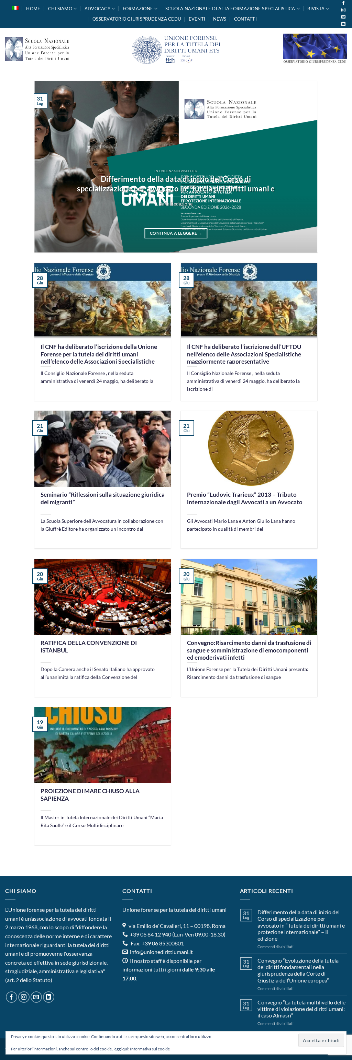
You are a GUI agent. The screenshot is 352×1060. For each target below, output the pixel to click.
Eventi (197, 19)
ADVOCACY (97, 8)
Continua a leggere (176, 233)
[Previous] (49, 167)
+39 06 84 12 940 (150, 934)
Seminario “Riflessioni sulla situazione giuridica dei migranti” (103, 498)
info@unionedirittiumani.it (161, 952)
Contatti (245, 19)
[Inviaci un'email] (343, 17)
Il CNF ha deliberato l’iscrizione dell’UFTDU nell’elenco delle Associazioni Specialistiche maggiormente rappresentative (244, 354)
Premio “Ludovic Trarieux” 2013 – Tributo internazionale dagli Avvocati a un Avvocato (244, 498)
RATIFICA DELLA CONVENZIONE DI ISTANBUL (89, 646)
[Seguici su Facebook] (343, 3)
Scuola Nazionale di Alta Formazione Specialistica (230, 8)
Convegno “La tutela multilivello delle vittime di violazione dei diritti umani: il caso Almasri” (301, 1008)
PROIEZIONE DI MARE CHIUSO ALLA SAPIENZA (90, 795)
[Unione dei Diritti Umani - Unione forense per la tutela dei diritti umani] (176, 49)
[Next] (303, 167)
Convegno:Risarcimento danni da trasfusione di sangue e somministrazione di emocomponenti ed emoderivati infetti (249, 650)
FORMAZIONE (138, 8)
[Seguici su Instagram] (343, 10)
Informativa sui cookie (150, 1048)
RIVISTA (315, 8)
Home (33, 8)
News (220, 19)
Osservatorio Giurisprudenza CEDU (136, 19)
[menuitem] (15, 8)
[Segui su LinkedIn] (343, 24)
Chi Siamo (60, 8)
